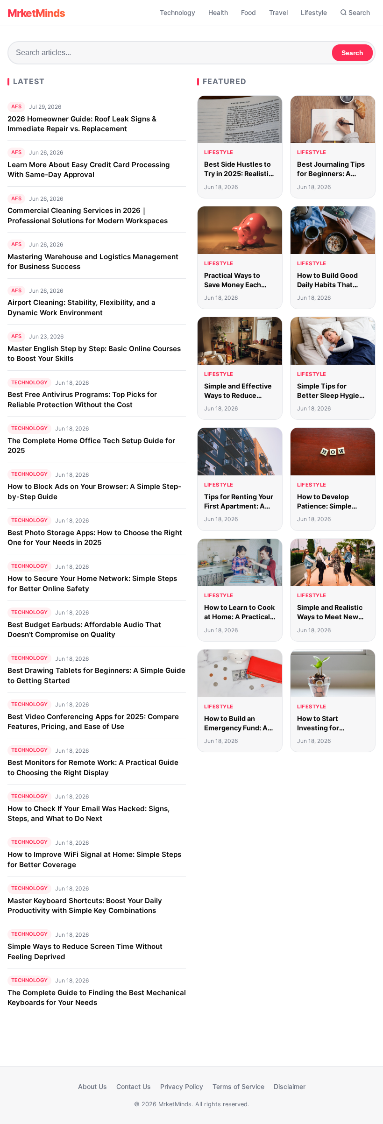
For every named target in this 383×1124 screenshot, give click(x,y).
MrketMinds (36, 13)
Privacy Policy (181, 1086)
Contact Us (133, 1086)
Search (359, 12)
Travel (278, 12)
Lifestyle (314, 12)
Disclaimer (289, 1086)
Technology (177, 12)
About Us (92, 1086)
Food (248, 12)
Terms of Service (238, 1086)
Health (218, 12)
